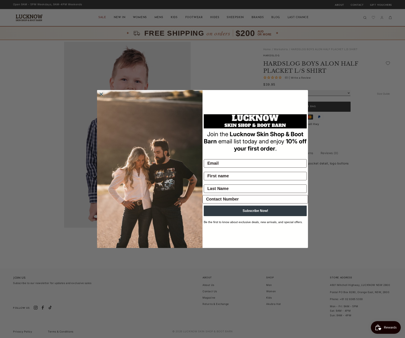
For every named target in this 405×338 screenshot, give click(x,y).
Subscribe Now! (255, 211)
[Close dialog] (101, 94)
